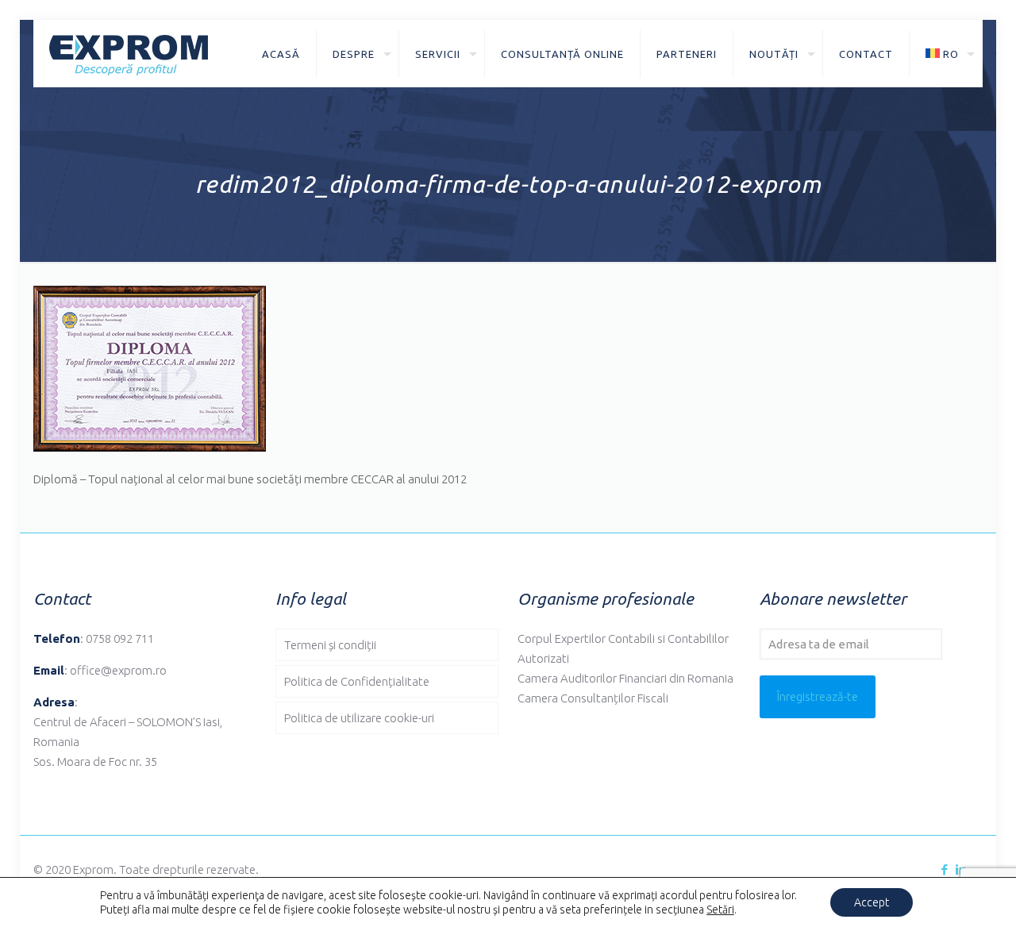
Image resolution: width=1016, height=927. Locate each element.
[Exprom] (128, 53)
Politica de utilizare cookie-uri (359, 718)
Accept (871, 902)
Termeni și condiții (330, 645)
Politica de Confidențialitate (356, 681)
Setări (720, 909)
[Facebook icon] (944, 869)
